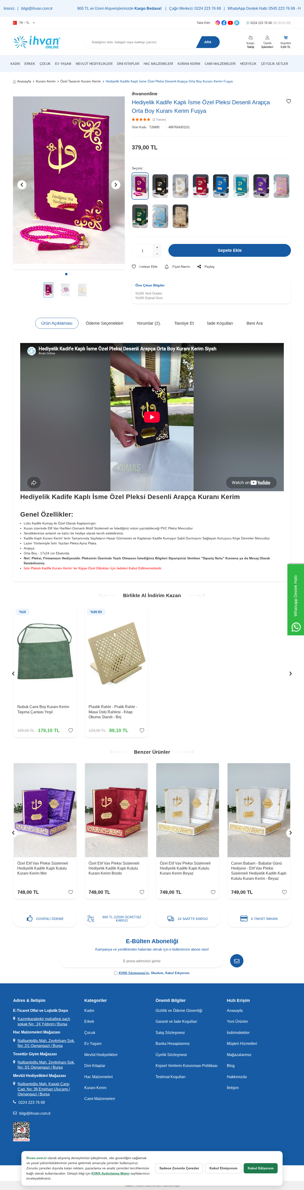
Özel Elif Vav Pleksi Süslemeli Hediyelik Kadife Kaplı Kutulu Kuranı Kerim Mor (42, 868)
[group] (69, 180)
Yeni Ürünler (237, 1021)
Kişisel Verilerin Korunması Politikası (187, 1066)
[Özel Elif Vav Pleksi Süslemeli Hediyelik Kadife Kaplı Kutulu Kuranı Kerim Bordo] (116, 810)
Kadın (15, 64)
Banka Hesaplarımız (173, 1044)
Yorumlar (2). (149, 323)
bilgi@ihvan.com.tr (35, 1113)
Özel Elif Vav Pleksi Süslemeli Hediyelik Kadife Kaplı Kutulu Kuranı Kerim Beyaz (185, 868)
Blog (231, 1066)
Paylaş (209, 266)
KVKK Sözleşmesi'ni (134, 973)
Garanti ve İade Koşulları (176, 1021)
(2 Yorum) (159, 119)
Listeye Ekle (148, 266)
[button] (66, 274)
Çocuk (45, 64)
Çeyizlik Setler (274, 64)
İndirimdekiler (238, 1033)
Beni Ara (255, 323)
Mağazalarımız (239, 1055)
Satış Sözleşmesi (170, 1033)
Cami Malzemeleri (220, 64)
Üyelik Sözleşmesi (171, 1055)
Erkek (29, 64)
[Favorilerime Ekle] (70, 730)
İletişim (233, 1088)
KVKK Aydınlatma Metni (110, 1173)
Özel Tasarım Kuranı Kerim (80, 81)
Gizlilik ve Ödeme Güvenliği (179, 1011)
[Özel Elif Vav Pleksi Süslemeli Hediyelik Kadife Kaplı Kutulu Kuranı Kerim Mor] (45, 810)
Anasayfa (24, 81)
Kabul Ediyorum (261, 1168)
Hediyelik (248, 64)
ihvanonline (144, 93)
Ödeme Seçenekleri (104, 323)
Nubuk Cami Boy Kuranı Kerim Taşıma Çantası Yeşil (43, 709)
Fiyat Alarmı (181, 266)
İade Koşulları (220, 323)
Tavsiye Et (184, 323)
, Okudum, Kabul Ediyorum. (154, 973)
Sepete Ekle (230, 250)
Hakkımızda (237, 1077)
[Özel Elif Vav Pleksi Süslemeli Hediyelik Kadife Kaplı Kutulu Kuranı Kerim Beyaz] (187, 810)
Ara (207, 42)
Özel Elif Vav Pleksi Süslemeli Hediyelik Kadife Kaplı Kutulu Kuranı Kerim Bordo (114, 868)
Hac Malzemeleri (158, 64)
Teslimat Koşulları (170, 1077)
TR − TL (24, 22)
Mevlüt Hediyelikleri (94, 64)
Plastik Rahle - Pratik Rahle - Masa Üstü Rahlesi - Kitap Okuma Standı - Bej (113, 712)
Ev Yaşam (63, 64)
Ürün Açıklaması (56, 323)
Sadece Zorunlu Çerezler (179, 1168)
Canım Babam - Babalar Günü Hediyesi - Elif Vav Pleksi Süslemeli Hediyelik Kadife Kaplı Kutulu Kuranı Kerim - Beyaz (258, 871)
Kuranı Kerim (189, 64)
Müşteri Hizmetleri (242, 1044)
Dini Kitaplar (128, 64)
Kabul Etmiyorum (223, 1168)
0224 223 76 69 (270, 23)
